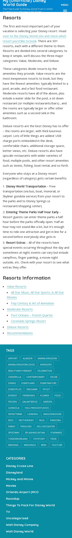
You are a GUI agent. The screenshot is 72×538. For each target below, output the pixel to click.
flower (44, 395)
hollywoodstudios (37, 407)
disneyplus (14, 389)
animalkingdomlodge (21, 364)
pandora (55, 420)
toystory (39, 438)
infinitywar (15, 413)
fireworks (29, 395)
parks (11, 426)
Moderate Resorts (20, 309)
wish (43, 444)
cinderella (14, 376)
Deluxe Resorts (18, 327)
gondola (13, 407)
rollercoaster (46, 426)
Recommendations (20, 333)
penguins (25, 426)
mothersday (26, 420)
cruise (53, 376)
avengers (45, 364)
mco (10, 420)
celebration (44, 370)
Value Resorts (16, 286)
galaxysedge (30, 401)
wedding (13, 444)
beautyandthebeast (20, 370)
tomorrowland (18, 438)
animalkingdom (47, 358)
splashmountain (35, 432)
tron (53, 438)
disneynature (48, 383)
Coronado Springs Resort (28, 321)
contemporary (35, 376)
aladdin (27, 358)
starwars (56, 432)
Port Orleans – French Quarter (32, 315)
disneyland (28, 383)
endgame (32, 389)
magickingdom (52, 413)
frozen (12, 401)
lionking (32, 413)
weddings (30, 444)
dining (12, 383)
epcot (46, 389)
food (57, 395)
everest (12, 395)
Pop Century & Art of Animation (32, 303)
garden (47, 401)
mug (42, 420)
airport (13, 358)
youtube (57, 444)
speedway (14, 432)
